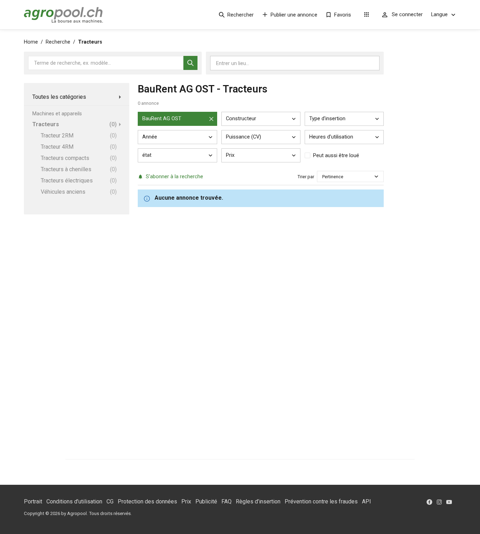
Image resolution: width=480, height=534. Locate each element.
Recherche (58, 42)
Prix (186, 501)
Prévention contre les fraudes (321, 501)
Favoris (342, 15)
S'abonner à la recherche (174, 176)
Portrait (33, 501)
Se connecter (407, 14)
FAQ (226, 501)
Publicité (206, 501)
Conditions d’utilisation (74, 501)
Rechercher (240, 15)
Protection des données (147, 501)
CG (109, 501)
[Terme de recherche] (190, 63)
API (366, 501)
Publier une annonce (294, 15)
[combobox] (322, 176)
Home (31, 42)
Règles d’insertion (258, 501)
